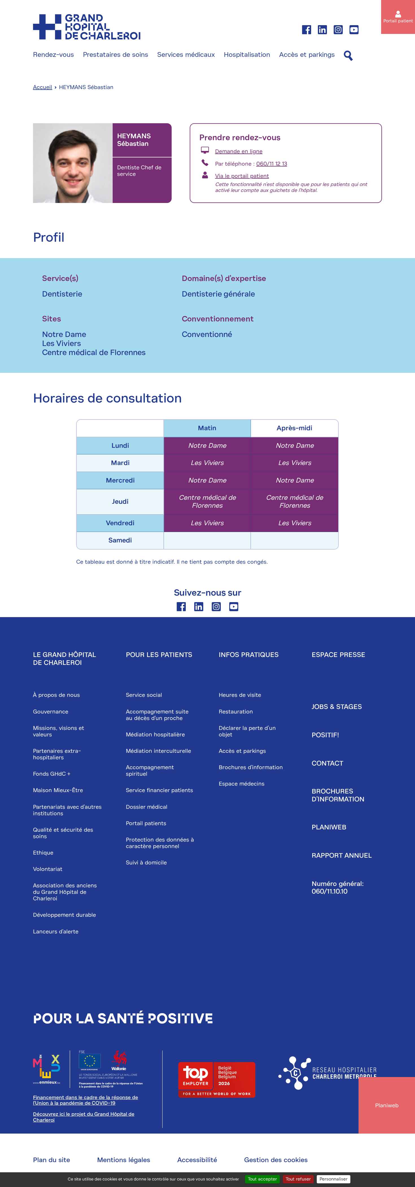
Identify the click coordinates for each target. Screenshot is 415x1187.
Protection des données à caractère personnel (160, 843)
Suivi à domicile (146, 862)
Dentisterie (62, 294)
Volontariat (47, 869)
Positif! (325, 735)
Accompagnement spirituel (150, 770)
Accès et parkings (307, 55)
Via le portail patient (242, 176)
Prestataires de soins (115, 55)
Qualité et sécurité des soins (63, 833)
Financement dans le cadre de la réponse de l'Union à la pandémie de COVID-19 (85, 1100)
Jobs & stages (337, 706)
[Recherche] (348, 56)
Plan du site (51, 1160)
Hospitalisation (247, 55)
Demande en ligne (239, 151)
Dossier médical (146, 806)
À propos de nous (56, 695)
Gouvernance (50, 711)
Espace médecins (242, 783)
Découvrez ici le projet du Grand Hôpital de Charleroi (83, 1117)
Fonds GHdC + (52, 773)
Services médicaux (186, 55)
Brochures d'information (251, 767)
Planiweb (329, 827)
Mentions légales (123, 1160)
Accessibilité (197, 1160)
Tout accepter (262, 1179)
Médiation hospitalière (155, 734)
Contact (327, 763)
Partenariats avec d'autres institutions (67, 810)
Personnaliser (334, 1179)
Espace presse (338, 654)
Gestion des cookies (276, 1160)
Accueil (42, 87)
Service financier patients (159, 790)
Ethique (43, 852)
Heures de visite (240, 695)
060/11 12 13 (271, 163)
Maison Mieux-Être (58, 790)
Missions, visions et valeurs (58, 731)
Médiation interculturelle (158, 750)
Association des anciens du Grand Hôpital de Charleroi (65, 892)
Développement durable (64, 914)
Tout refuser (298, 1179)
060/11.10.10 (330, 891)
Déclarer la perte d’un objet (247, 731)
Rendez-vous (53, 55)
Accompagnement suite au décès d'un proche (157, 715)
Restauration (236, 711)
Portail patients (146, 823)
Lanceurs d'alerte (55, 931)
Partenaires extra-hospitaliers (57, 754)
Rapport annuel (342, 855)
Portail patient (398, 21)
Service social (144, 695)
